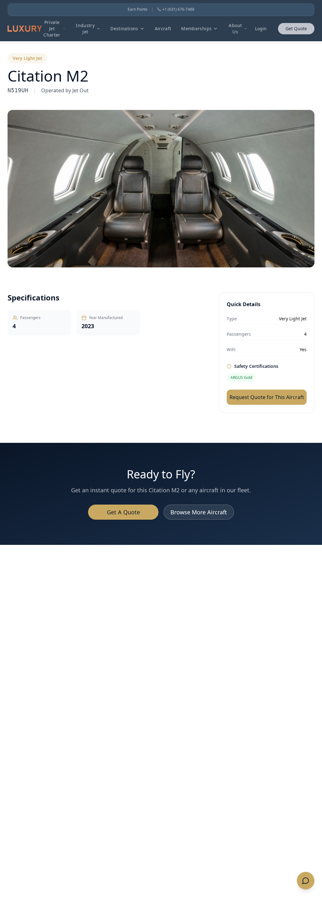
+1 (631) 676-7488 (178, 9)
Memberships (196, 28)
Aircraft (163, 28)
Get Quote (296, 28)
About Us (235, 28)
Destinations (124, 28)
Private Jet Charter (51, 28)
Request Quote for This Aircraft (267, 397)
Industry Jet (85, 28)
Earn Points (137, 9)
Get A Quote (123, 512)
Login (261, 28)
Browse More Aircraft (198, 512)
